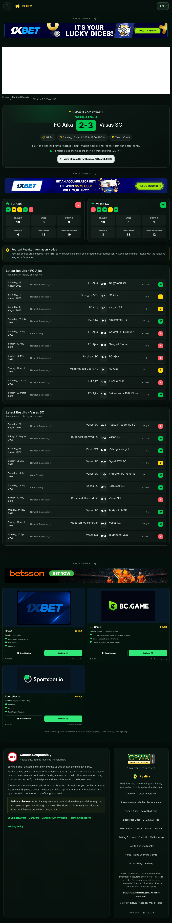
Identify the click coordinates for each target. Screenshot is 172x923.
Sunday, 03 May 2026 (16, 358)
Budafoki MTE (118, 510)
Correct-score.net (147, 793)
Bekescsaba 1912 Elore (123, 393)
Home (5, 97)
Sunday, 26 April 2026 (16, 370)
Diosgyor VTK (89, 295)
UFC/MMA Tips (151, 819)
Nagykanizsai (117, 283)
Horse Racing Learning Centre (141, 854)
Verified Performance (149, 802)
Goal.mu (130, 793)
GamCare (34, 817)
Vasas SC (110, 125)
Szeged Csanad (119, 344)
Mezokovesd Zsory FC (84, 368)
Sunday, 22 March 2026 (17, 394)
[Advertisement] (86, 70)
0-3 (103, 345)
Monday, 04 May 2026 (16, 512)
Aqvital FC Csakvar (121, 332)
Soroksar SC (90, 356)
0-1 (103, 425)
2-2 (103, 462)
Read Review (25, 653)
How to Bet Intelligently (141, 846)
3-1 (103, 320)
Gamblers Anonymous (54, 817)
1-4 (103, 381)
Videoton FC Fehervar (123, 473)
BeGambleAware (17, 817)
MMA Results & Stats (131, 828)
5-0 (103, 450)
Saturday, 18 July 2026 (17, 333)
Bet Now (63, 653)
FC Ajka (63, 125)
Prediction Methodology (151, 837)
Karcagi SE (115, 307)
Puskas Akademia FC (122, 424)
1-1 (103, 296)
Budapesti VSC (118, 535)
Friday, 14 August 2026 (17, 438)
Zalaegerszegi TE (120, 449)
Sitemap (148, 863)
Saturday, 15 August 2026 (14, 296)
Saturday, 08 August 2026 (14, 309)
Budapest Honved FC (84, 437)
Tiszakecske (116, 381)
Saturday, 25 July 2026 (17, 321)
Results (158, 828)
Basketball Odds (131, 819)
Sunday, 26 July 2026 (16, 463)
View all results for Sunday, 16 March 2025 (88, 159)
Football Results (20, 97)
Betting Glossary (127, 837)
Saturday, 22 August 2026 (14, 284)
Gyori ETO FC (117, 461)
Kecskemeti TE (118, 319)
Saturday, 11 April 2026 (17, 382)
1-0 (103, 394)
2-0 (103, 283)
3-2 (103, 511)
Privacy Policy (16, 826)
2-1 (103, 486)
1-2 (103, 437)
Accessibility (135, 863)
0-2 (103, 332)
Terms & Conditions (80, 817)
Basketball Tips (149, 811)
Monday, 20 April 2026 (17, 536)
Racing (148, 828)
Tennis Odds (131, 811)
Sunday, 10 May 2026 (16, 345)
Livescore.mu (128, 802)
